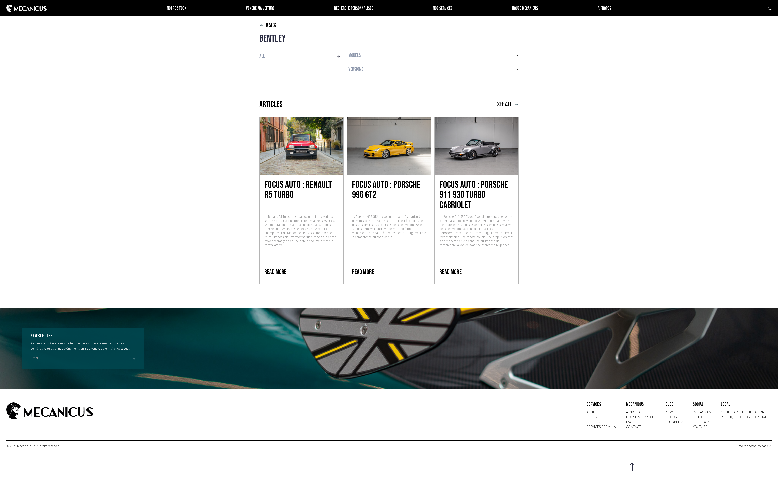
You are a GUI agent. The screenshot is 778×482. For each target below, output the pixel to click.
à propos (634, 412)
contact (633, 426)
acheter (594, 412)
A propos (604, 8)
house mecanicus (641, 417)
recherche (596, 422)
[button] (433, 55)
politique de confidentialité (746, 417)
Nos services (442, 8)
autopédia (674, 422)
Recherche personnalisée (353, 8)
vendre (593, 417)
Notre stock (176, 8)
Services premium (602, 426)
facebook (701, 422)
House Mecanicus (525, 8)
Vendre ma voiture (260, 8)
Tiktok (698, 417)
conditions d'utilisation (743, 412)
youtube (700, 426)
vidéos (671, 417)
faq (629, 422)
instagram (702, 412)
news (670, 412)
